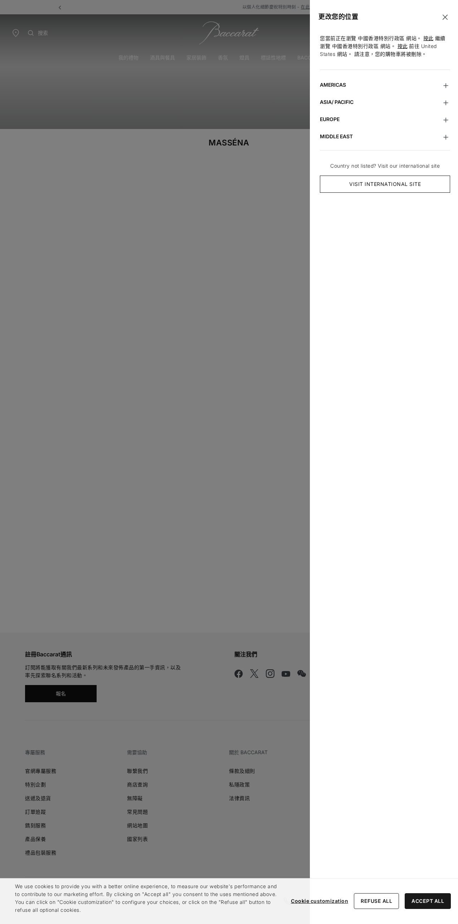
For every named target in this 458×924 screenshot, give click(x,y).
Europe (330, 119)
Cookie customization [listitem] (319, 901)
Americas (333, 85)
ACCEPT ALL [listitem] (427, 901)
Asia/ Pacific (337, 102)
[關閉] (445, 17)
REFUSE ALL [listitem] (376, 901)
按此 (428, 38)
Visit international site (385, 184)
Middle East (336, 136)
